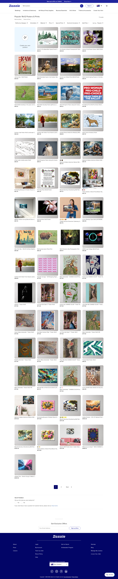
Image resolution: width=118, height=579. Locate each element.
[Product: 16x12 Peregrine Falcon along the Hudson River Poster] (70, 93)
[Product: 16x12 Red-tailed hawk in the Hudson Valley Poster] (47, 65)
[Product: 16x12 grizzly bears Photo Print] (47, 237)
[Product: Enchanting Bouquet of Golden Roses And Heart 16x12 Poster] (25, 178)
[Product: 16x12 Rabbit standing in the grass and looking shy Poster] (25, 93)
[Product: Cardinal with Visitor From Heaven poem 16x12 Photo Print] (25, 265)
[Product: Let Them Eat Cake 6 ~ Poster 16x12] (47, 292)
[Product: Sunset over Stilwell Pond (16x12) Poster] (70, 65)
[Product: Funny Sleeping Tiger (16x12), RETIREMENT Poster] (92, 207)
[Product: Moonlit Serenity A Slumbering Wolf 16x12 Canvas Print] (70, 405)
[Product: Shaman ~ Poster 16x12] (25, 292)
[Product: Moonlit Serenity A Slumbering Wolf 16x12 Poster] (70, 178)
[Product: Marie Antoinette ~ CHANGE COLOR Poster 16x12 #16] (70, 265)
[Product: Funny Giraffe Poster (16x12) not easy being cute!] (92, 375)
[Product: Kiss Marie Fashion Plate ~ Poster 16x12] (47, 320)
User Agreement (67, 577)
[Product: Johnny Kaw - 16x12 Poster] (25, 65)
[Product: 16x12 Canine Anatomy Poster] (92, 120)
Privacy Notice (75, 577)
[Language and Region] (99, 5)
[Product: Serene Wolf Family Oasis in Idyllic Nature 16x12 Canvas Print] (70, 435)
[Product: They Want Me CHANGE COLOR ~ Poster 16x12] (92, 292)
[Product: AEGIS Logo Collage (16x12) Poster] (92, 237)
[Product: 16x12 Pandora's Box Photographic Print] (70, 237)
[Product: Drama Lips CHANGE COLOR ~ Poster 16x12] (92, 265)
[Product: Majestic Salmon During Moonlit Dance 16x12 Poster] (25, 207)
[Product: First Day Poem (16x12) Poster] (47, 178)
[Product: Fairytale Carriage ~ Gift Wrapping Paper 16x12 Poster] (47, 265)
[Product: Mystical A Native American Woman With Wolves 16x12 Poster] (70, 148)
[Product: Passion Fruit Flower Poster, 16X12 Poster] (92, 37)
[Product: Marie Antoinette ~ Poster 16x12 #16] (92, 320)
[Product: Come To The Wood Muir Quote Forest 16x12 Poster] (47, 37)
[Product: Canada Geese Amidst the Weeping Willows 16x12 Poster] (70, 120)
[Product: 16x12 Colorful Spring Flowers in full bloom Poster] (92, 65)
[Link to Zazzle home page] (15, 6)
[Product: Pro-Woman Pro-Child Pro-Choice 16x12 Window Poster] (92, 93)
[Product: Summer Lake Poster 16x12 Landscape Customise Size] (25, 120)
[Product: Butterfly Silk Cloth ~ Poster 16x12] (25, 348)
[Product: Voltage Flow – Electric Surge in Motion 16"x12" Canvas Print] (25, 464)
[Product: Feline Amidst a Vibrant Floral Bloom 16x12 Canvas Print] (47, 435)
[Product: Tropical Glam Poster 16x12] (92, 348)
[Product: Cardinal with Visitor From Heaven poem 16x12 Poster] (47, 120)
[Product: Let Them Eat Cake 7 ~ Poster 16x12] (70, 320)
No (24, 502)
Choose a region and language (57, 561)
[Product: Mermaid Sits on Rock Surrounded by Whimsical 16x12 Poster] (47, 375)
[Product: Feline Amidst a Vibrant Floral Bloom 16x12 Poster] (92, 178)
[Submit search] (81, 5)
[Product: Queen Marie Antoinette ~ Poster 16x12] (25, 320)
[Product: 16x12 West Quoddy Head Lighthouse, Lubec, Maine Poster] (47, 93)
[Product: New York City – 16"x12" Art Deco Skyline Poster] (25, 237)
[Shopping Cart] (106, 6)
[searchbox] (52, 6)
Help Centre (55, 505)
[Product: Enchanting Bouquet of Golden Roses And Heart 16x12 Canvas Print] (47, 405)
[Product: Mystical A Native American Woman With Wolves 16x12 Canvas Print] (25, 405)
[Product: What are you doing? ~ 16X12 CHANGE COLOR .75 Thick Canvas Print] (92, 435)
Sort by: (94, 23)
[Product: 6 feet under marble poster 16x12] (25, 148)
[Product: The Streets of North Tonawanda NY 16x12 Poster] (70, 37)
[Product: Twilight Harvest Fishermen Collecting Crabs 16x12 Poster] (70, 207)
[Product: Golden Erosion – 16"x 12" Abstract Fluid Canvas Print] (92, 405)
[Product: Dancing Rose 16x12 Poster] (47, 207)
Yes (18, 502)
